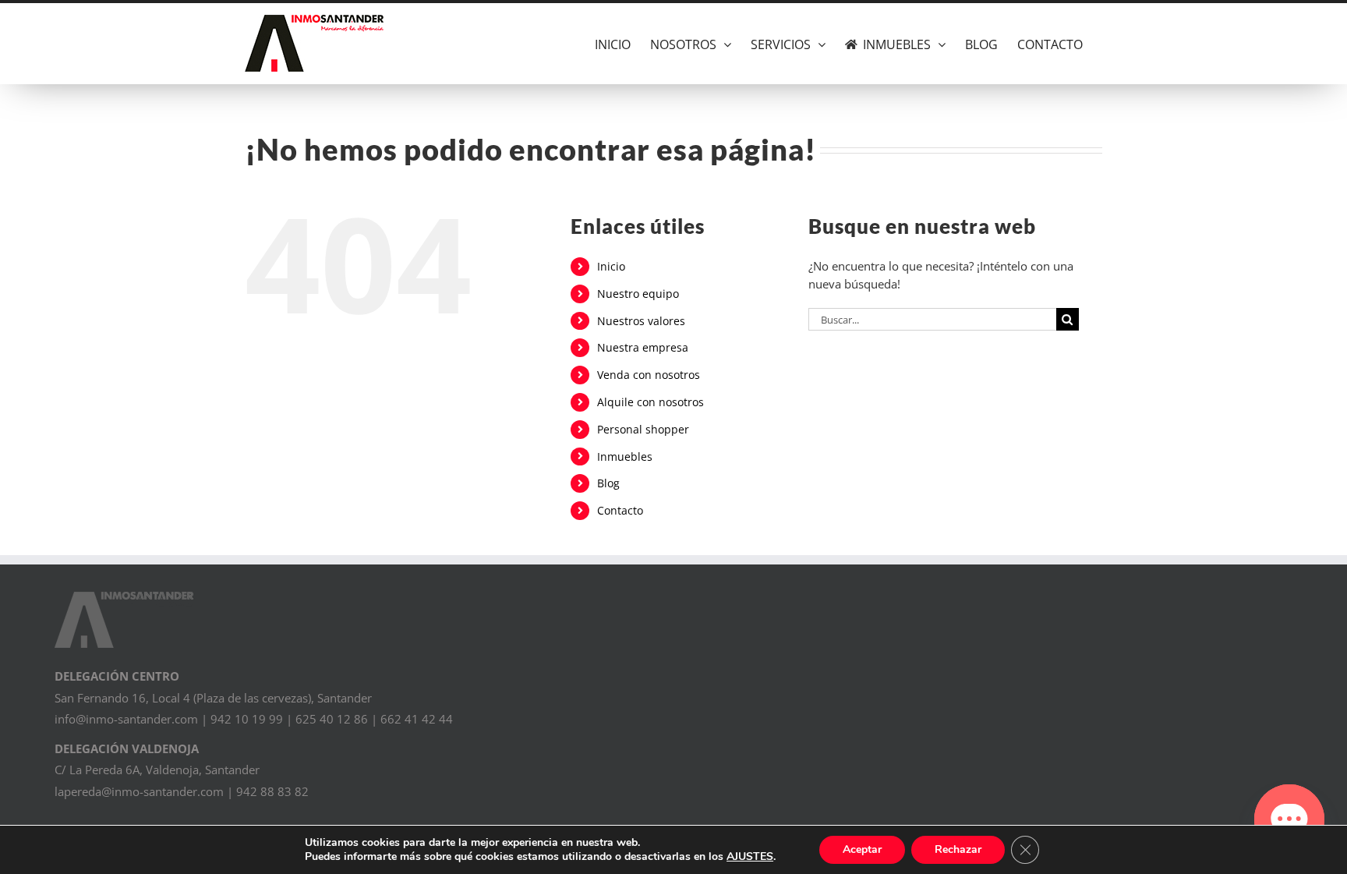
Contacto (620, 510)
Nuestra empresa (642, 347)
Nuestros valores (641, 320)
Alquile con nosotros (650, 402)
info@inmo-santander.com (126, 719)
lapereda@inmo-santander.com (139, 791)
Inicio (611, 266)
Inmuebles (624, 456)
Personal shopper (643, 429)
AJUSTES (750, 857)
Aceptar (862, 849)
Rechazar (958, 849)
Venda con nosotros (648, 374)
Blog (608, 483)
